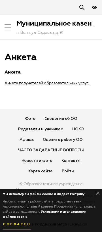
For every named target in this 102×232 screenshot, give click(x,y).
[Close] (97, 193)
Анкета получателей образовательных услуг (47, 83)
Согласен (17, 224)
